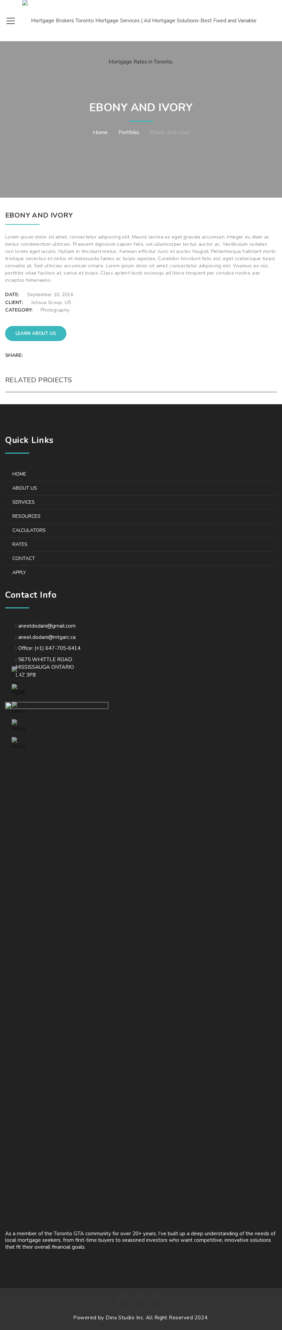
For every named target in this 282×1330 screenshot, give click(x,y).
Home (100, 132)
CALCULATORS (29, 530)
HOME (19, 474)
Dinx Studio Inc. (126, 1317)
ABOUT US (24, 488)
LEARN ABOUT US (35, 333)
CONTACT (23, 558)
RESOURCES (26, 516)
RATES (20, 544)
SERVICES (23, 502)
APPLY (19, 572)
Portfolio (128, 132)
